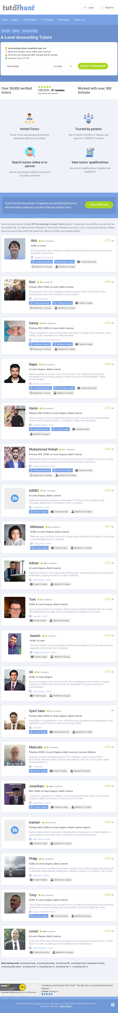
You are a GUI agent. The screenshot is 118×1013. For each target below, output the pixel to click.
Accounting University (95, 963)
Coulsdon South (39, 425)
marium (34, 822)
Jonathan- (37, 786)
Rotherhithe (37, 507)
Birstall (36, 384)
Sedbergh (37, 876)
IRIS (34, 241)
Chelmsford (38, 299)
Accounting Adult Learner (11, 967)
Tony (33, 895)
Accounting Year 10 (47, 967)
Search (15, 19)
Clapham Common (41, 653)
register (83, 227)
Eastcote (36, 616)
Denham (36, 466)
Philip (33, 859)
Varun (33, 408)
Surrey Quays (38, 692)
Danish (35, 636)
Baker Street (38, 839)
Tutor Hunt (6, 31)
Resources (64, 19)
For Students (30, 19)
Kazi (32, 282)
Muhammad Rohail (43, 449)
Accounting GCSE (63, 963)
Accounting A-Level (78, 963)
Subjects (16, 31)
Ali (31, 672)
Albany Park (39, 544)
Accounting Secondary (46, 963)
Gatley (35, 912)
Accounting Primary (28, 963)
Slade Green (38, 803)
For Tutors (48, 19)
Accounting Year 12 (80, 967)
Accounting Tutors (30, 31)
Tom (32, 599)
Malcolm (35, 747)
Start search (99, 205)
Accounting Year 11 (63, 967)
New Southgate (39, 948)
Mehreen (37, 527)
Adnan (34, 563)
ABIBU (34, 491)
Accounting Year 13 (30, 967)
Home (5, 19)
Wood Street (38, 580)
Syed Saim (37, 711)
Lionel (33, 931)
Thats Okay (66, 1006)
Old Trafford (38, 340)
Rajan (33, 364)
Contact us (79, 19)
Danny (34, 323)
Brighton (38, 258)
